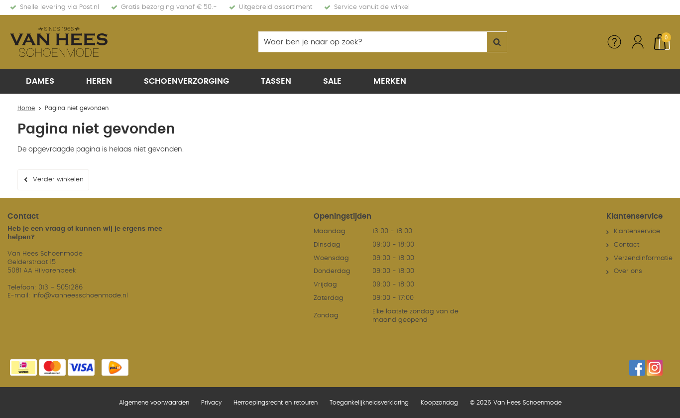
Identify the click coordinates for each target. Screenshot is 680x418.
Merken (389, 81)
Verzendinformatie (643, 258)
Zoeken (497, 42)
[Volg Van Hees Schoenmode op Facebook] (637, 368)
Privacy (211, 403)
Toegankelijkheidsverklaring (369, 403)
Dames (40, 81)
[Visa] (81, 367)
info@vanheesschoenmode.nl (80, 295)
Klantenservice (637, 231)
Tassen (276, 81)
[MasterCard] (52, 367)
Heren (99, 81)
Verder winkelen (58, 179)
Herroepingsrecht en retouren (275, 403)
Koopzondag (439, 403)
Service (614, 42)
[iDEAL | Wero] (23, 367)
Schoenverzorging (186, 81)
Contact (626, 245)
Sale (332, 81)
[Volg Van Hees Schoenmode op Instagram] (655, 368)
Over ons (628, 271)
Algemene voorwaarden (154, 403)
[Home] (84, 42)
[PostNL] (115, 367)
